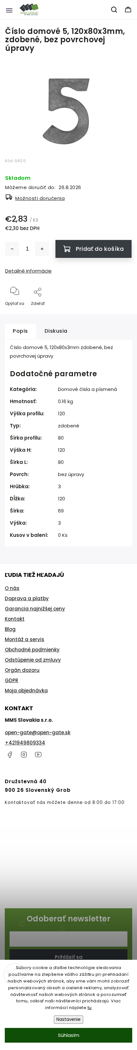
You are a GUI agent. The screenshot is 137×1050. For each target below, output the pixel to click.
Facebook (9, 755)
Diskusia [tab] (56, 331)
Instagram (24, 755)
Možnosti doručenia (40, 198)
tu (90, 1008)
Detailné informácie (28, 270)
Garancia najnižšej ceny (35, 608)
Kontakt (15, 619)
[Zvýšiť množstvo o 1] (42, 249)
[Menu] (9, 9)
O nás (12, 588)
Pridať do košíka (100, 249)
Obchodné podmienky (32, 649)
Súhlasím (68, 1035)
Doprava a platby (27, 598)
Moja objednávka (26, 690)
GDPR (11, 680)
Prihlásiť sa (69, 957)
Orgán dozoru (22, 670)
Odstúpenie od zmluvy (33, 659)
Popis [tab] (20, 331)
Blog (10, 629)
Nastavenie (68, 1019)
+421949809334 (25, 742)
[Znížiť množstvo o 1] (12, 249)
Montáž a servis (24, 639)
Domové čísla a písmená (87, 389)
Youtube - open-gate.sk (38, 755)
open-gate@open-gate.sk (37, 732)
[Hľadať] (114, 9)
